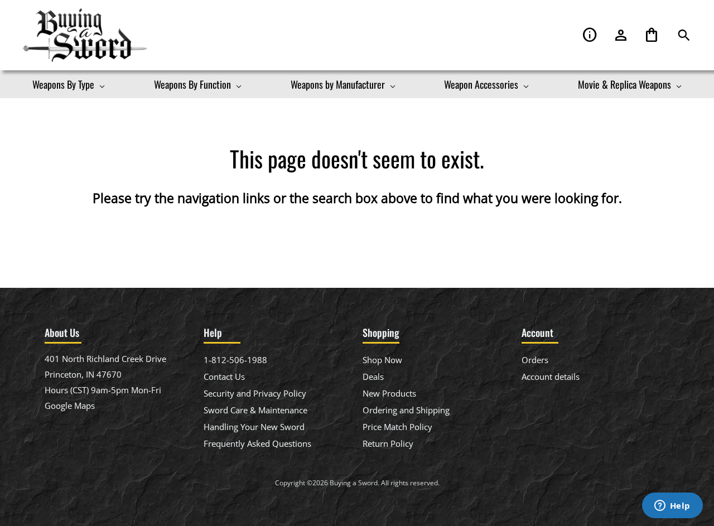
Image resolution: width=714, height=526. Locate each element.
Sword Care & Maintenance (255, 410)
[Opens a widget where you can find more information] (672, 506)
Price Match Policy (397, 426)
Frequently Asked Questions (257, 443)
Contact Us (224, 376)
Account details (551, 376)
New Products (389, 393)
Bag (651, 35)
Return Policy (388, 443)
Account (620, 35)
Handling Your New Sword (254, 426)
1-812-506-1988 (235, 359)
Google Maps (70, 405)
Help (590, 35)
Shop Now (382, 359)
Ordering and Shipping (406, 410)
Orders (535, 359)
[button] (684, 35)
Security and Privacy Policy (255, 393)
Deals (373, 376)
